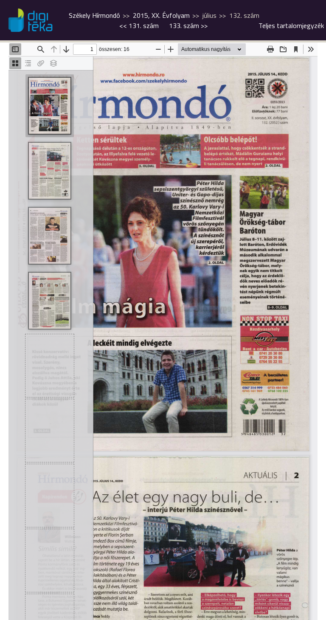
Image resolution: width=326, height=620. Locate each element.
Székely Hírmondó (94, 15)
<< (139, 25)
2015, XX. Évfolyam (161, 15)
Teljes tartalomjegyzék (291, 25)
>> (188, 25)
